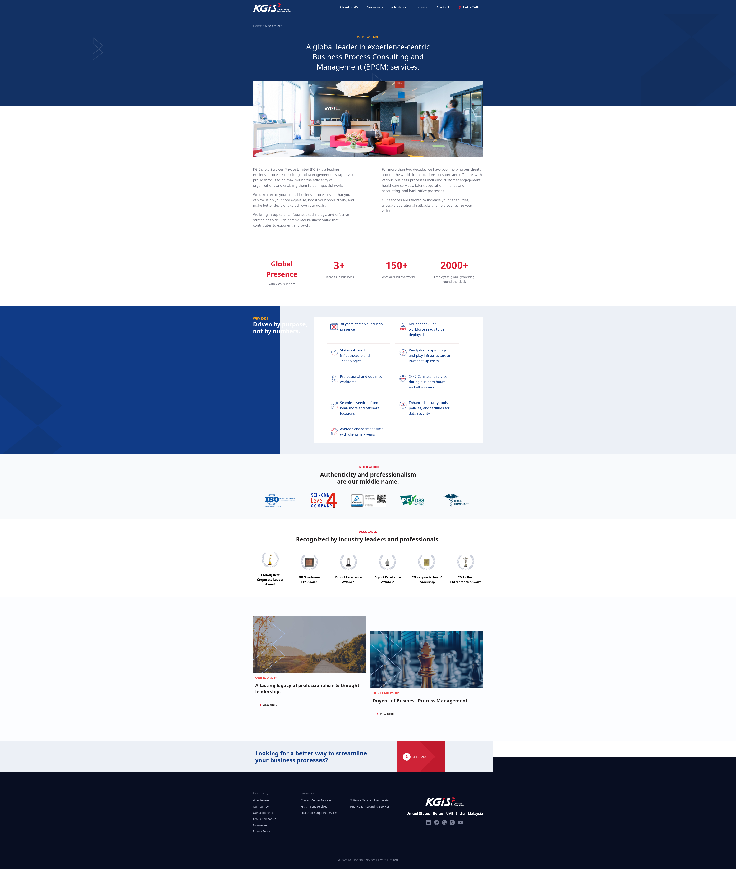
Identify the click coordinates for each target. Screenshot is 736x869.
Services (373, 7)
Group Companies (264, 819)
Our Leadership (263, 813)
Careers (421, 7)
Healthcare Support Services (319, 813)
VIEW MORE (270, 705)
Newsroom (260, 825)
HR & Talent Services (314, 806)
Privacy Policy (261, 831)
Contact (443, 7)
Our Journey (261, 806)
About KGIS (348, 7)
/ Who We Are (272, 26)
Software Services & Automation (370, 800)
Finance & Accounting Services (369, 806)
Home (258, 26)
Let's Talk (471, 7)
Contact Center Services (316, 800)
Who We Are (261, 800)
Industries (398, 7)
